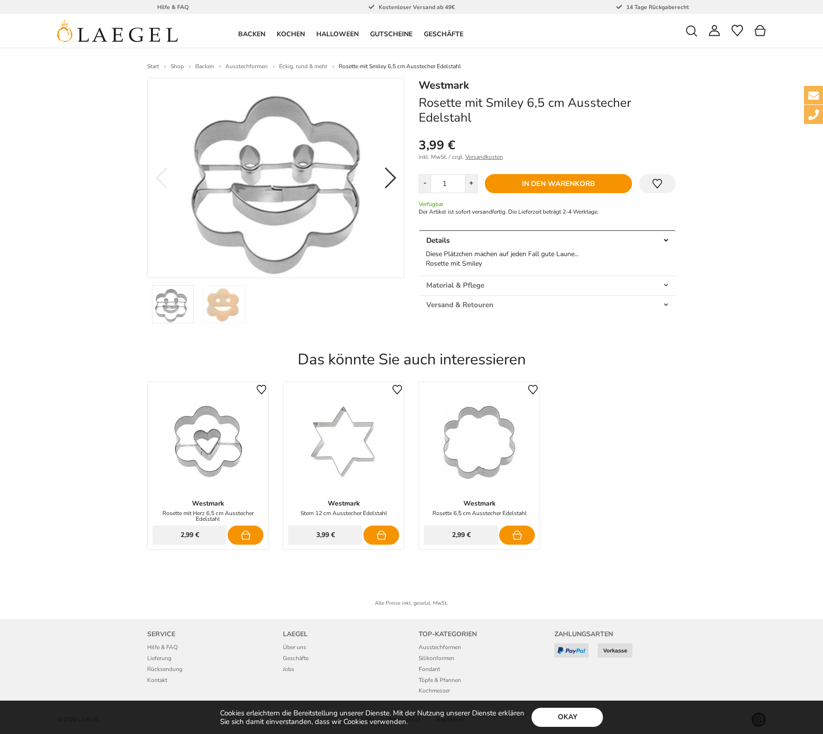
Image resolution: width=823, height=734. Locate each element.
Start (153, 66)
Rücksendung (164, 669)
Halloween (337, 34)
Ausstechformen (246, 66)
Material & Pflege (455, 285)
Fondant (429, 669)
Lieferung (159, 658)
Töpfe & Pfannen (440, 680)
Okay (567, 717)
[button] (691, 31)
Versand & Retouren (459, 305)
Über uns (294, 647)
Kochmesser (434, 690)
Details (438, 240)
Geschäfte (443, 34)
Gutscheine (391, 34)
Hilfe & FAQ (162, 647)
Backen (204, 66)
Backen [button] (251, 34)
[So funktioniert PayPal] (575, 654)
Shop (177, 66)
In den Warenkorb (558, 183)
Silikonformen (436, 658)
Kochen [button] (291, 34)
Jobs (288, 669)
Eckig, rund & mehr (303, 66)
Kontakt (157, 680)
